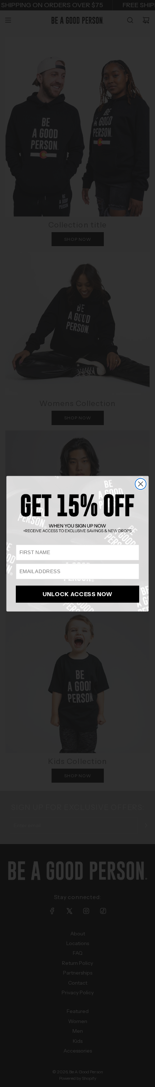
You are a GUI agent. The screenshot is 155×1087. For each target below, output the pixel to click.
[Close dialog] (140, 483)
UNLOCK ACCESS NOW (78, 593)
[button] (77, 513)
